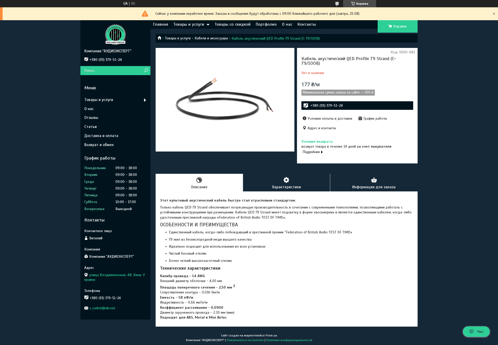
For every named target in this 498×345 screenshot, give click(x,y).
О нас (287, 24)
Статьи (90, 126)
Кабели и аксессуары (211, 38)
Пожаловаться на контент (245, 340)
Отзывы (91, 117)
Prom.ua (271, 335)
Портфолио (266, 24)
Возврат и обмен (99, 144)
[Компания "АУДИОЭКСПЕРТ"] (115, 34)
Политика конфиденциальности (289, 340)
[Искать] (145, 70)
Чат (480, 331)
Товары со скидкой (233, 24)
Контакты (307, 24)
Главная (160, 24)
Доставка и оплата (101, 135)
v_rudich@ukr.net (102, 308)
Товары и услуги (188, 24)
